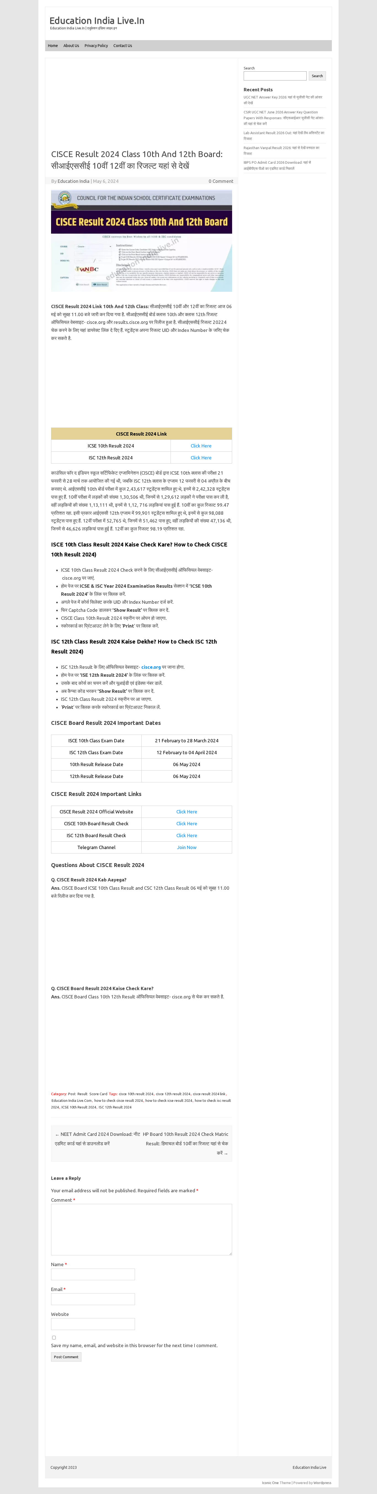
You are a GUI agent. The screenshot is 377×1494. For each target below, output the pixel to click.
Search (249, 68)
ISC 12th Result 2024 (115, 1107)
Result (82, 1094)
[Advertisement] (141, 107)
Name (59, 1264)
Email (58, 1289)
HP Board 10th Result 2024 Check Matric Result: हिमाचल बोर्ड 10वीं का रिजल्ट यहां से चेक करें (185, 1143)
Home (53, 45)
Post (72, 1094)
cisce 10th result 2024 (136, 1094)
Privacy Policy (96, 45)
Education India (73, 181)
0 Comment (221, 181)
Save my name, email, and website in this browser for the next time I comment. (134, 1345)
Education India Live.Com (72, 1100)
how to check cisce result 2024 (118, 1100)
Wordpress (322, 1483)
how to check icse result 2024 (168, 1100)
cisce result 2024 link (209, 1094)
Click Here (201, 445)
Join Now (187, 847)
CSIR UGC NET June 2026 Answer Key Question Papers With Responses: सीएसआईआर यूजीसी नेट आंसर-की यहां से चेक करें (284, 118)
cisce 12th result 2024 (173, 1094)
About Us (71, 45)
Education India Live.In (97, 20)
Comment (63, 1200)
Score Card (98, 1094)
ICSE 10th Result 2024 (79, 1107)
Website (60, 1314)
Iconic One (270, 1483)
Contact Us (122, 45)
